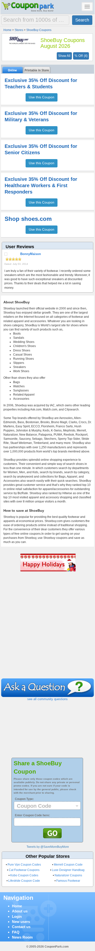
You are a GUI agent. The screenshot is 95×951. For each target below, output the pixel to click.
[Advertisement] (47, 628)
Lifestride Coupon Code (24, 880)
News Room (22, 937)
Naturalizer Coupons (68, 875)
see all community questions (47, 699)
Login (17, 916)
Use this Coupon (41, 97)
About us (20, 911)
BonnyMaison (30, 254)
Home (17, 906)
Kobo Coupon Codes (24, 875)
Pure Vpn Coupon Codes (24, 864)
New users (21, 922)
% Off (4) (81, 56)
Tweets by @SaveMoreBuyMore (48, 847)
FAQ (15, 932)
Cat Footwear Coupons (24, 870)
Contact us (21, 927)
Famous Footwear (68, 880)
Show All (64, 56)
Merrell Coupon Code (68, 864)
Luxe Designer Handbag (68, 870)
